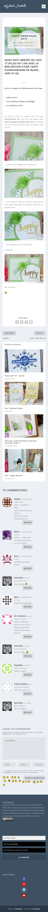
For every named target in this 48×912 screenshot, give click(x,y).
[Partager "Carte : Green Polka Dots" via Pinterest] (26, 322)
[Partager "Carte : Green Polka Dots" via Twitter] (21, 322)
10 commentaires (27, 45)
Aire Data (36, 909)
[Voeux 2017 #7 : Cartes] (24, 360)
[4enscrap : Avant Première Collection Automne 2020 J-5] (24, 425)
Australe (19, 43)
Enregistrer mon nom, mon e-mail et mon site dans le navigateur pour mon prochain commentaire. (23, 772)
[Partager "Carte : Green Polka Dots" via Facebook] (17, 322)
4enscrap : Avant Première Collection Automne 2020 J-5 (21, 442)
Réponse (27, 522)
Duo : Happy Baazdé (13, 475)
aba (16, 597)
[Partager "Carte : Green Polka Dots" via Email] (31, 322)
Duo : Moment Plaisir (14, 408)
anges (17, 498)
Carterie (16, 45)
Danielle (18, 665)
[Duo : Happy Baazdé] (24, 460)
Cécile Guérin (21, 684)
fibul (16, 531)
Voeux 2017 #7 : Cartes (15, 376)
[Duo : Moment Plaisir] (24, 393)
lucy (16, 556)
